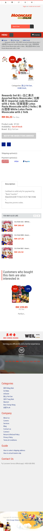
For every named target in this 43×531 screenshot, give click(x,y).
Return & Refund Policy (11, 434)
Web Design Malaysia (13, 520)
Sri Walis (6, 391)
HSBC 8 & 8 (26, 40)
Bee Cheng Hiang (9, 405)
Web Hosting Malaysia (29, 520)
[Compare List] (25, 2)
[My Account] (5, 2)
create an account (34, 6)
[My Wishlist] (12, 2)
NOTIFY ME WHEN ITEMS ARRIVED (19, 135)
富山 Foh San (15, 40)
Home (5, 40)
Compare (9, 144)
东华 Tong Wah (8, 399)
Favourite (4, 144)
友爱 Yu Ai (6, 407)
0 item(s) (37, 35)
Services (6, 423)
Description (10, 184)
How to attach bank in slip (12, 453)
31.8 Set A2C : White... (22, 222)
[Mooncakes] (21, 16)
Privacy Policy (8, 437)
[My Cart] (31, 2)
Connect (6, 432)
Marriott (6, 402)
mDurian (6, 394)
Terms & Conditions (10, 440)
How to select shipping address (14, 450)
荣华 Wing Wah (8, 388)
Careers (6, 421)
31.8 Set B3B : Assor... (22, 235)
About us (6, 418)
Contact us (7, 429)
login (24, 6)
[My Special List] (18, 2)
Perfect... (21, 314)
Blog (5, 426)
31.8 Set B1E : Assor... (22, 248)
